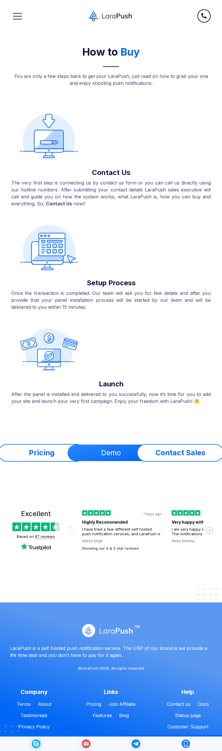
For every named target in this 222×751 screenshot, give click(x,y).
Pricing (93, 704)
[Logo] (110, 15)
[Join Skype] (36, 743)
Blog (124, 715)
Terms (24, 704)
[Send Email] (86, 743)
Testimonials (34, 715)
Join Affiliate (122, 704)
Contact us (178, 704)
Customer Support (187, 727)
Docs (203, 704)
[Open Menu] (17, 16)
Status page (188, 715)
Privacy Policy (34, 727)
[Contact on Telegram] (136, 743)
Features (102, 715)
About (44, 704)
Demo (111, 452)
